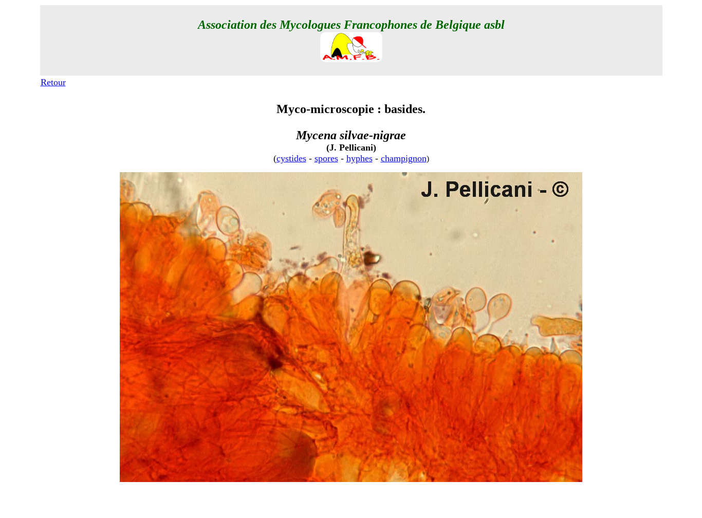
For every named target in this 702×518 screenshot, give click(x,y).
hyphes (359, 158)
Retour (53, 82)
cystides (291, 158)
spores (326, 158)
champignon (404, 158)
